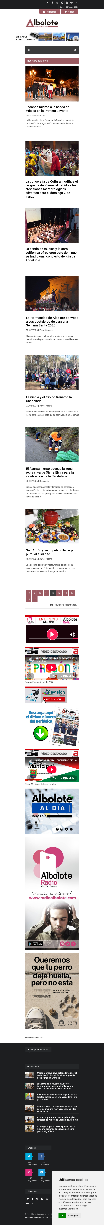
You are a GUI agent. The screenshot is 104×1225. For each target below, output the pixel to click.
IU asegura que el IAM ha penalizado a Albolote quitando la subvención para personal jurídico (56, 1129)
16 (28, 599)
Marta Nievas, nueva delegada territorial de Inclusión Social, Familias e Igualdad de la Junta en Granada (57, 1075)
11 (46, 593)
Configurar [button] (73, 1215)
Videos (70, 12)
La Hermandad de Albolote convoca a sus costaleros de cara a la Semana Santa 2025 (52, 321)
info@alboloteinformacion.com (36, 1217)
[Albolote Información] (52, 23)
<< (28, 593)
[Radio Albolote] (52, 893)
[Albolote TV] (52, 695)
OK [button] (62, 1215)
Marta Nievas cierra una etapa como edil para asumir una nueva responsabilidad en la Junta (57, 1109)
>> (35, 599)
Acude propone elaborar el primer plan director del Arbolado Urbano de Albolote (57, 1118)
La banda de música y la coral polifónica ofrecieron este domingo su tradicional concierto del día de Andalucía (51, 254)
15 (72, 593)
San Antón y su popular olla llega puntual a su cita (49, 552)
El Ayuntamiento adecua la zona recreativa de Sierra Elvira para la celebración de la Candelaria (50, 472)
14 (65, 593)
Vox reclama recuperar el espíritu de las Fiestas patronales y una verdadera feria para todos (57, 1097)
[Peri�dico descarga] (52, 726)
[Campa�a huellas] (52, 991)
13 (59, 593)
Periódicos (50, 12)
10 (40, 593)
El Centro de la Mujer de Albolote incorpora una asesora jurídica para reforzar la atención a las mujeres (55, 1086)
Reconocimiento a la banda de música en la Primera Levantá (47, 109)
